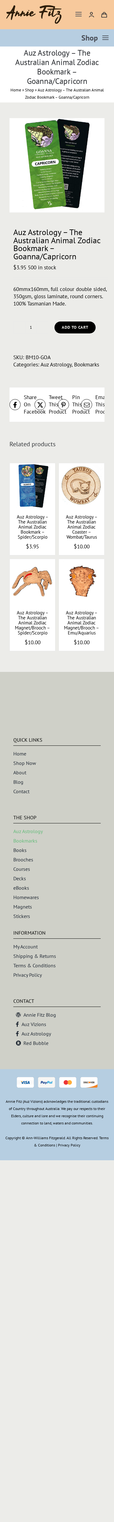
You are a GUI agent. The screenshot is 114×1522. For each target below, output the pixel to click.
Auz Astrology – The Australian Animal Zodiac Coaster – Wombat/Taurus (82, 527)
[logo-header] (34, 7)
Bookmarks (86, 364)
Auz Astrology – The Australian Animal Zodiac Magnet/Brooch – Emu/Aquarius (81, 623)
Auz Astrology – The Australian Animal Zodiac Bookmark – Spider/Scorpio (32, 527)
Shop (29, 90)
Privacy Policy (69, 1145)
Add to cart (75, 327)
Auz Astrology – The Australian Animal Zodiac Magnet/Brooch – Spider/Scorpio (32, 623)
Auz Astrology (56, 364)
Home (15, 90)
